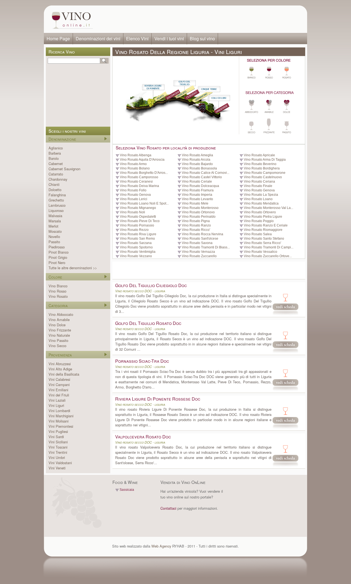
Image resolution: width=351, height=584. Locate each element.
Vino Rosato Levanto (197, 199)
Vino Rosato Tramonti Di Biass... (206, 247)
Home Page (58, 38)
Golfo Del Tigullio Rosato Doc (148, 323)
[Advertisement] (202, 19)
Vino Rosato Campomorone (264, 173)
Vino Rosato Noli (132, 212)
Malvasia (55, 215)
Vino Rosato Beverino (260, 164)
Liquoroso (56, 210)
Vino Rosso (57, 291)
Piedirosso (57, 247)
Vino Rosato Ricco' (196, 230)
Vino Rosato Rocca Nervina (202, 234)
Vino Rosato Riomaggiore (263, 230)
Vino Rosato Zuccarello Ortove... (268, 256)
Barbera (55, 153)
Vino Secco (57, 345)
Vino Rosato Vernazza (198, 252)
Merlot (53, 226)
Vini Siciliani (58, 441)
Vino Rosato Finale (258, 186)
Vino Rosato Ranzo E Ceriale (266, 225)
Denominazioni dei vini (98, 38)
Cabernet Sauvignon (64, 168)
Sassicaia (127, 490)
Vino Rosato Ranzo (196, 225)
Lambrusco (57, 205)
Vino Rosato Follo (133, 190)
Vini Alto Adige (60, 369)
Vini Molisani (59, 421)
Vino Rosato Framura (198, 190)
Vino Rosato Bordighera (262, 168)
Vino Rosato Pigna (196, 221)
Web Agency (161, 546)
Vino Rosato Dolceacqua (200, 186)
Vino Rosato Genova (259, 190)
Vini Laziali (57, 400)
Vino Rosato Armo (133, 164)
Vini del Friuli (59, 395)
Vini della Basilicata (64, 374)
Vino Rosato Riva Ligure (138, 234)
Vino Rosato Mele (195, 203)
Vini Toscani (58, 447)
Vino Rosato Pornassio (137, 225)
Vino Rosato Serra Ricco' (262, 243)
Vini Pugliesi (58, 431)
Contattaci (168, 508)
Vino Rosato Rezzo (134, 230)
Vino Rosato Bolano (135, 168)
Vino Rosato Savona (197, 243)
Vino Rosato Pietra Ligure (263, 217)
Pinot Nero (57, 262)
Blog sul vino (202, 38)
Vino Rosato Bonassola (199, 168)
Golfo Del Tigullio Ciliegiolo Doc (151, 285)
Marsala (55, 220)
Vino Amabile (59, 319)
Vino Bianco (58, 285)
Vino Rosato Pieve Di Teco (140, 221)
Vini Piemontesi (61, 426)
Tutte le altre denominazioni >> (73, 267)
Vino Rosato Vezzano (136, 256)
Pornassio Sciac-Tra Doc (142, 361)
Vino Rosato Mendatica (261, 203)
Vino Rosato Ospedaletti (138, 217)
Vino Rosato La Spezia (261, 195)
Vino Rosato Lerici (133, 199)
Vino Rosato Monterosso (200, 208)
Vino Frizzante (60, 330)
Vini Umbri (57, 457)
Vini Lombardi (59, 410)
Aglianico (56, 148)
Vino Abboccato (61, 314)
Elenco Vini (137, 38)
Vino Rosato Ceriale (197, 181)
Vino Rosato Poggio (259, 221)
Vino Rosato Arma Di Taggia (265, 159)
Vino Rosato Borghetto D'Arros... (144, 173)
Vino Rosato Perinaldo (199, 217)
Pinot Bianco (59, 252)
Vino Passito (58, 340)
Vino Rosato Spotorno (136, 247)
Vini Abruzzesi (60, 363)
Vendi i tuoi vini (169, 38)
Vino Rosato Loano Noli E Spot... (144, 203)
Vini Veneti (57, 467)
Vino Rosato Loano (258, 199)
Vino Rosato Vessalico (260, 252)
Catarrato (56, 174)
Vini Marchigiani (61, 415)
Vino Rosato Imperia (197, 195)
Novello (54, 236)
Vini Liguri (56, 405)
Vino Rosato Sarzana (136, 243)
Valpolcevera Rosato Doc (143, 436)
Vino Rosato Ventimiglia (137, 252)
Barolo (54, 158)
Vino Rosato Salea (258, 234)
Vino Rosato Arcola (196, 159)
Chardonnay (58, 179)
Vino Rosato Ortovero (260, 212)
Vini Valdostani (60, 462)
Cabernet (56, 163)
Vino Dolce (57, 324)
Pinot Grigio (58, 257)
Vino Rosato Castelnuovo (263, 177)
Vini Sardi (56, 436)
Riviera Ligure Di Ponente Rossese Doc (157, 399)
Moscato (55, 231)
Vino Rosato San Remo (137, 238)
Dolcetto (55, 189)
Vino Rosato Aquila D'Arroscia (142, 159)
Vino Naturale (59, 335)
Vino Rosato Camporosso (139, 177)
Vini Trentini (58, 452)
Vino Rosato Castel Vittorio (202, 177)
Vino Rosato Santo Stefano (264, 238)
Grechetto (56, 200)
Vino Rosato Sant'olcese (200, 238)
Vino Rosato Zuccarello (199, 256)
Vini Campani (59, 384)
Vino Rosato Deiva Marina (139, 186)
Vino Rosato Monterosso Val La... (268, 208)
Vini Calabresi (59, 379)
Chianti (54, 184)
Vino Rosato (58, 296)
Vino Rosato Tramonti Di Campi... (268, 247)
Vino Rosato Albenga (135, 155)
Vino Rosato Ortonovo (198, 212)
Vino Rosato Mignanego (138, 208)
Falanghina (57, 194)
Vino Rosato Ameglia (197, 155)
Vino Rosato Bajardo (197, 164)
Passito (54, 241)
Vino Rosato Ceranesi (136, 181)
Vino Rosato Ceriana (259, 181)
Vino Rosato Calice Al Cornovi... (205, 173)
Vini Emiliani (58, 389)
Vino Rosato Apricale (259, 155)
